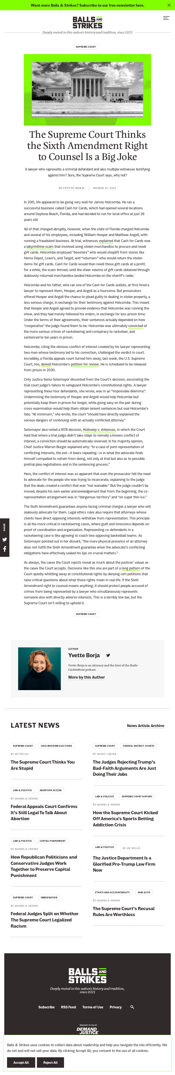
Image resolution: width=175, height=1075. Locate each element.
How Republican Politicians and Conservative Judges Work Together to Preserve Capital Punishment (44, 866)
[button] (166, 19)
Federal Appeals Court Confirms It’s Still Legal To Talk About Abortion (44, 812)
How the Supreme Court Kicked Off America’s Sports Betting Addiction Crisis (125, 819)
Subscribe (46, 1007)
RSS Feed (68, 1007)
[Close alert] (169, 5)
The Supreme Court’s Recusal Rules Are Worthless (124, 912)
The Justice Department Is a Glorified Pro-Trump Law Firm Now (124, 864)
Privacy (116, 1007)
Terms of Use (92, 1007)
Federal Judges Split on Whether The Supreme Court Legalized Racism (45, 920)
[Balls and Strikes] (87, 22)
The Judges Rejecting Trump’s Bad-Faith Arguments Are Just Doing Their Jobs (124, 768)
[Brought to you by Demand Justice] (88, 1029)
